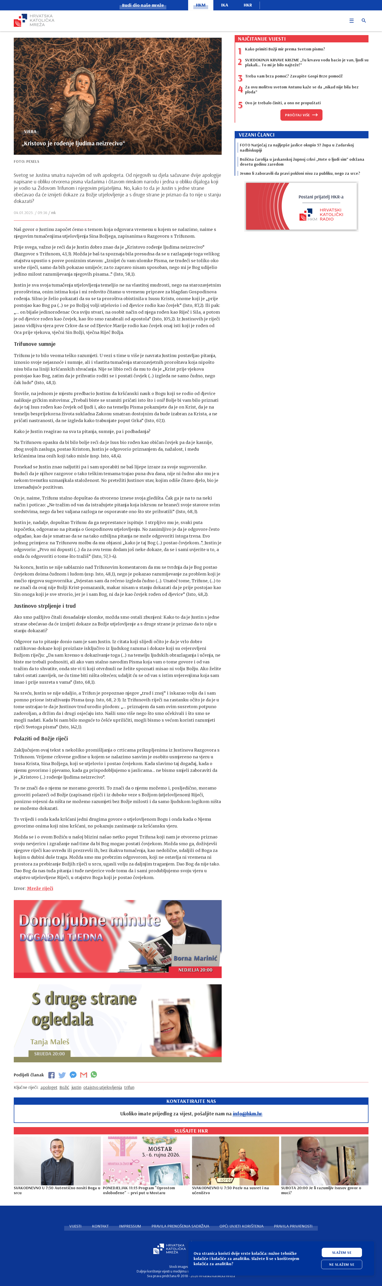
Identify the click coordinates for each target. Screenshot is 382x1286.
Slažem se (342, 1252)
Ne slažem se (341, 1264)
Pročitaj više (297, 115)
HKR (248, 5)
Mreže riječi (40, 888)
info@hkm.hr (247, 1113)
